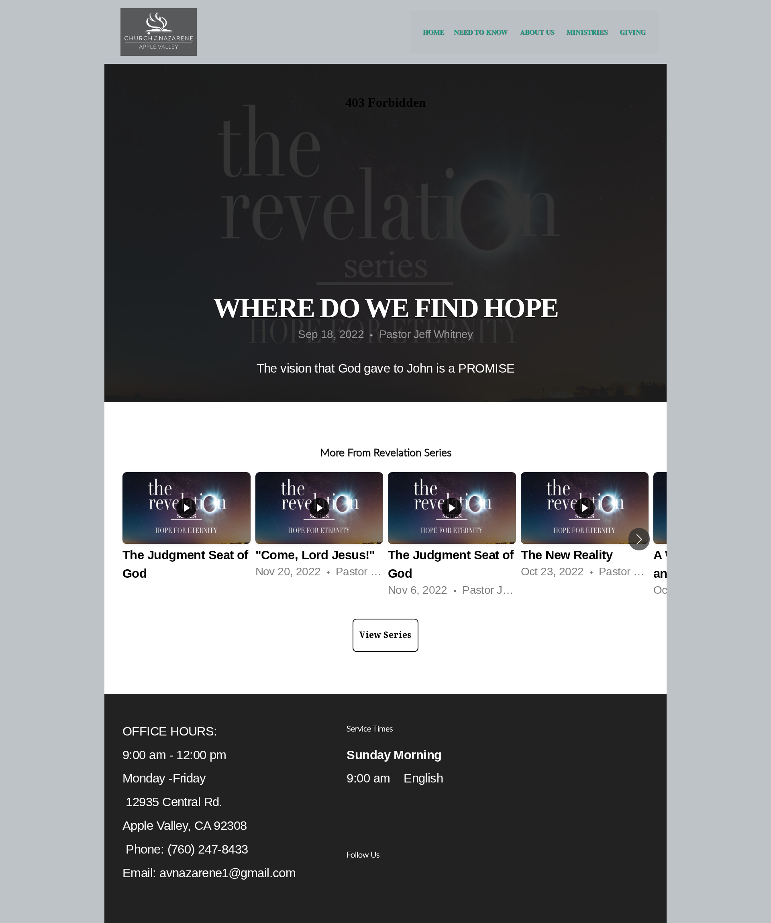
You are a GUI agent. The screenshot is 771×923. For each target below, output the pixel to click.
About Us (538, 32)
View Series (385, 635)
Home (434, 32)
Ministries (588, 32)
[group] (186, 539)
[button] (639, 539)
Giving (633, 32)
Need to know (482, 32)
